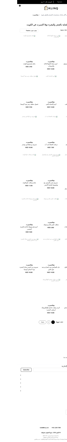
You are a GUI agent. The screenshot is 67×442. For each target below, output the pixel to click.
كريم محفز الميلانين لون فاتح (55, 267)
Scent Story (60, 338)
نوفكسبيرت (55, 61)
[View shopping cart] (2, 7)
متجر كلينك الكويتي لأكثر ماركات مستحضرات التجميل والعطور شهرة (41, 15)
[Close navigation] (2, 2)
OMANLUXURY (59, 343)
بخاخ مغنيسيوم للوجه (12, 64)
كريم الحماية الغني (34, 104)
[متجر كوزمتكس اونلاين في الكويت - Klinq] (33, 8)
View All (61, 346)
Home (63, 15)
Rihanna (61, 335)
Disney (61, 340)
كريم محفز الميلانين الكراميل (55, 189)
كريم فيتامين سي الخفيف (55, 145)
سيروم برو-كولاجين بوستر (12, 145)
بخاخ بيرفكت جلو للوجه (12, 183)
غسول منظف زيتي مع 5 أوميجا (12, 104)
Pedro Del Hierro (58, 333)
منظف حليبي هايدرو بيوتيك (34, 225)
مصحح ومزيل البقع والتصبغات (55, 227)
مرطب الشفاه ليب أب (33, 145)
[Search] (5, 7)
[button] (48, 37)
